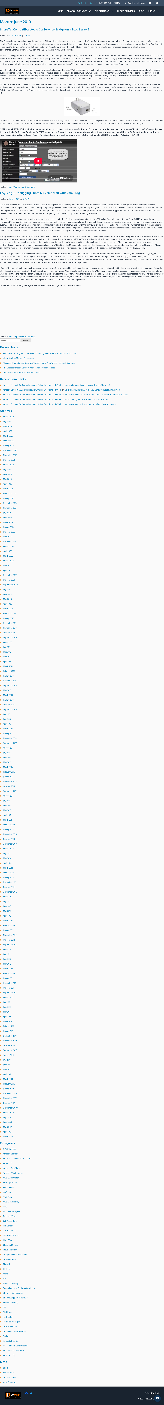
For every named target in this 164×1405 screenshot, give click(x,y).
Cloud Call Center (10, 1245)
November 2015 (10, 781)
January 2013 (8, 930)
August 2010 (8, 1055)
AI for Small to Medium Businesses (18, 358)
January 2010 (8, 1088)
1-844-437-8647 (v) (89, 3)
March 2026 (8, 436)
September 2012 (10, 944)
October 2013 (9, 887)
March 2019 (8, 666)
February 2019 (9, 671)
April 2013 (7, 916)
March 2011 (7, 1021)
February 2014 (9, 872)
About (151, 11)
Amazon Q (7, 1163)
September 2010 (10, 1050)
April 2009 (7, 1132)
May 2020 (7, 599)
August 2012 (8, 949)
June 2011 (7, 1007)
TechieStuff (8, 1317)
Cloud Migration (10, 1250)
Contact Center (9, 1259)
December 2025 (10, 450)
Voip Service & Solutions (24, 187)
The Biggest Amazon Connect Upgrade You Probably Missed (29, 368)
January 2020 (8, 618)
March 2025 (8, 488)
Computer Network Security (15, 1254)
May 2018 (7, 690)
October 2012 (9, 940)
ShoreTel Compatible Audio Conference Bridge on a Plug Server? (44, 29)
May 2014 (7, 858)
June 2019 (7, 652)
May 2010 (7, 1069)
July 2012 (6, 954)
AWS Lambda (9, 1187)
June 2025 (7, 474)
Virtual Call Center (10, 1341)
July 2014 (7, 853)
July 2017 (6, 714)
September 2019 (10, 637)
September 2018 (10, 685)
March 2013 (8, 920)
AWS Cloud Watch (11, 1178)
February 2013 (9, 925)
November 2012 (10, 935)
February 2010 (9, 1084)
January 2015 (8, 829)
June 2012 (7, 959)
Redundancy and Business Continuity (19, 1288)
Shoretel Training (10, 1302)
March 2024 (8, 522)
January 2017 (8, 733)
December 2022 (10, 541)
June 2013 (7, 906)
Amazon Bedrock (10, 1154)
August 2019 (8, 642)
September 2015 (10, 791)
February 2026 (9, 440)
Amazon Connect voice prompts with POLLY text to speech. (90, 404)
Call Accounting (10, 1221)
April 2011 (7, 1016)
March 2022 (8, 556)
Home (60, 11)
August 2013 (8, 896)
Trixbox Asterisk (10, 1326)
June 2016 (7, 757)
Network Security (10, 1283)
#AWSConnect (9, 1149)
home (5, 1274)
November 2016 (10, 738)
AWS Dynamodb (10, 1182)
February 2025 (9, 493)
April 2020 (7, 604)
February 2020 (9, 613)
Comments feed (10, 1377)
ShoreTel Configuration (13, 1293)
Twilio (6, 1336)
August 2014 (8, 848)
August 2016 (8, 748)
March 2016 (8, 767)
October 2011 (8, 988)
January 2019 (8, 676)
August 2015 (8, 796)
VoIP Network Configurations (15, 1346)
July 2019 (6, 647)
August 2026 (8, 417)
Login (157, 3)
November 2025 (10, 455)
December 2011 (9, 983)
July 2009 (7, 1117)
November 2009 (10, 1098)
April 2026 (7, 431)
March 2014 (8, 868)
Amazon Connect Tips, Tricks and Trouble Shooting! (87, 385)
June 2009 (7, 1122)
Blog (141, 11)
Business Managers (11, 1211)
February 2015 (9, 824)
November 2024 (10, 508)
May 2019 (7, 656)
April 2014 (7, 863)
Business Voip (9, 1216)
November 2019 (10, 628)
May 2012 (7, 964)
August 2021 (8, 560)
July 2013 (6, 901)
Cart (150, 3)
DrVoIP (27, 35)
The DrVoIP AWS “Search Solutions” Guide (21, 372)
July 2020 (7, 589)
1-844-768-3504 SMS (111, 3)
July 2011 (6, 1002)
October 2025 (9, 460)
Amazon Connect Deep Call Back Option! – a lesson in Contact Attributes (96, 394)
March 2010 (8, 1079)
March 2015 (8, 820)
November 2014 (10, 834)
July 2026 (7, 421)
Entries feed (8, 1372)
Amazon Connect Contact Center (17, 1158)
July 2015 (6, 800)
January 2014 (8, 877)
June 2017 (7, 719)
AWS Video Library (11, 1202)
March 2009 (8, 1136)
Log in (5, 1368)
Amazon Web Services (13, 1173)
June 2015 (7, 805)
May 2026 (7, 426)
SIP (4, 1307)
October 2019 (9, 632)
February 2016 (9, 772)
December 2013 (9, 882)
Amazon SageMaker (11, 1168)
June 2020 (7, 594)
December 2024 (10, 503)
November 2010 (10, 1040)
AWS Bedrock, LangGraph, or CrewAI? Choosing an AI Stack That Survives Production (39, 353)
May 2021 (7, 565)
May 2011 (6, 1012)
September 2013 (10, 892)
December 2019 (9, 623)
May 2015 (7, 810)
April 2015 (7, 815)
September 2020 (10, 584)
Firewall (6, 1264)
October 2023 (9, 532)
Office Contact (152, 1393)
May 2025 (7, 479)
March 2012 (8, 968)
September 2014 (10, 844)
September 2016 (10, 743)
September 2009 (10, 1108)
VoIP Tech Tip (9, 1355)
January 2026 (8, 445)
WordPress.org (9, 1382)
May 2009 (7, 1127)
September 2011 (9, 992)
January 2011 (8, 1031)
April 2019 (7, 661)
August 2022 (8, 546)
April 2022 (7, 551)
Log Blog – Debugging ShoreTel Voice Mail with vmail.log (40, 193)
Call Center (7, 1226)
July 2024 (7, 512)
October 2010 (9, 1045)
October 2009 (9, 1103)
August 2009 (8, 1112)
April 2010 (7, 1074)
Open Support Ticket (136, 3)
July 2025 (7, 469)
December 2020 (10, 575)
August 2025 (8, 464)
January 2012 (8, 978)
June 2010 (7, 1064)
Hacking (6, 1269)
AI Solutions (102, 11)
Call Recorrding (9, 1230)
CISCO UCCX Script (11, 1235)
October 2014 (9, 839)
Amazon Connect (77, 11)
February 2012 (9, 973)
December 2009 (10, 1093)
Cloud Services (126, 11)
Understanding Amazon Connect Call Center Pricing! (87, 399)
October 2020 (9, 580)
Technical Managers (11, 1322)
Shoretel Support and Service (15, 1298)
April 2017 (7, 724)
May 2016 (7, 762)
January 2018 (8, 700)
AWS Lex (7, 1192)
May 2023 (7, 536)
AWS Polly (7, 1197)
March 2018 (8, 695)
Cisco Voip (7, 1240)
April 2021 (7, 570)
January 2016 (8, 776)
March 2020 (8, 608)
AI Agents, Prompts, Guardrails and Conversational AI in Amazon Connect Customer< (39, 363)
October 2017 (9, 704)
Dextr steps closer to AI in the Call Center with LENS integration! (92, 390)
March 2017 (8, 728)
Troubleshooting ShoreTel (14, 1331)
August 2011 (8, 997)
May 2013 (7, 911)
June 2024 (7, 517)
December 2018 (9, 680)
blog (10, 187)
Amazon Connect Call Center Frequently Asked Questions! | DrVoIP (32, 385)
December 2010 (10, 1036)
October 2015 (9, 786)
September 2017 (10, 709)
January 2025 (8, 498)
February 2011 (8, 1026)
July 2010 (7, 1060)
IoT (4, 1278)
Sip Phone (7, 1312)
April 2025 (7, 484)
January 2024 (8, 527)
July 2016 (6, 752)
